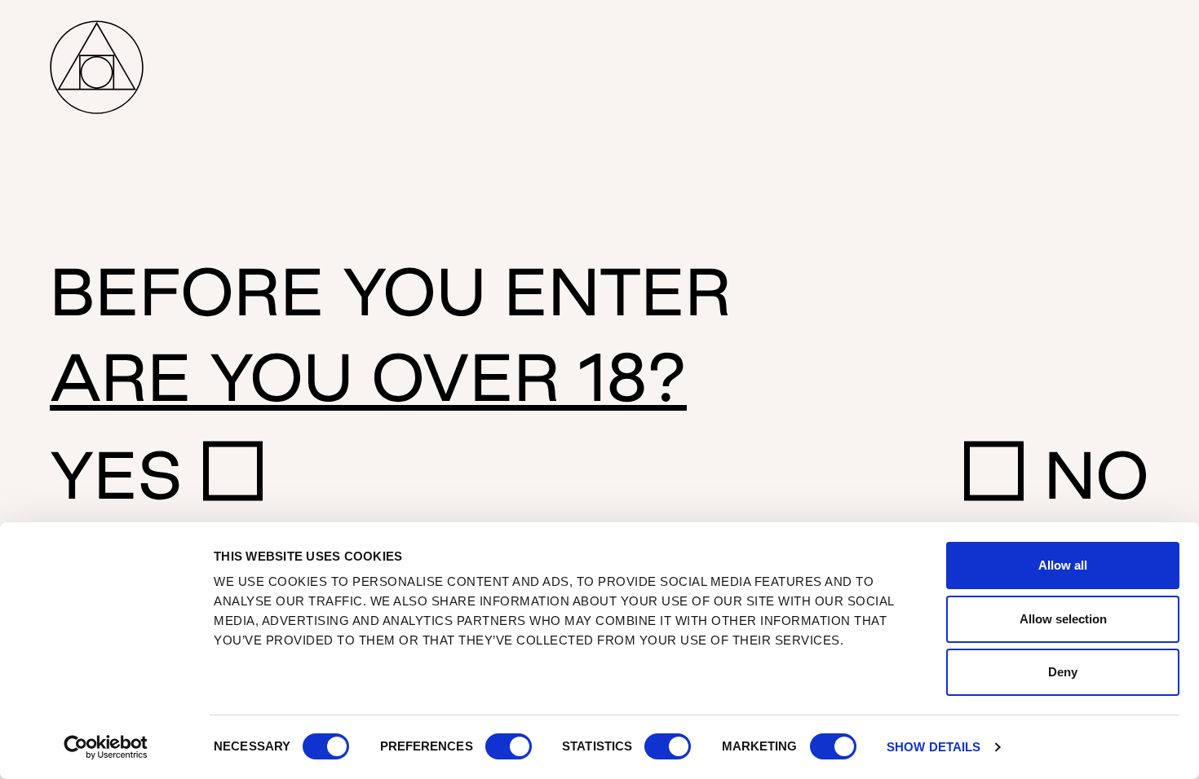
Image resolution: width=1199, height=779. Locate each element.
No (1096, 474)
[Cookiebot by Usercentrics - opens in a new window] (105, 747)
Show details (933, 747)
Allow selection (1063, 619)
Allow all (1062, 565)
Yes (116, 474)
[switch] (508, 746)
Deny (1062, 672)
